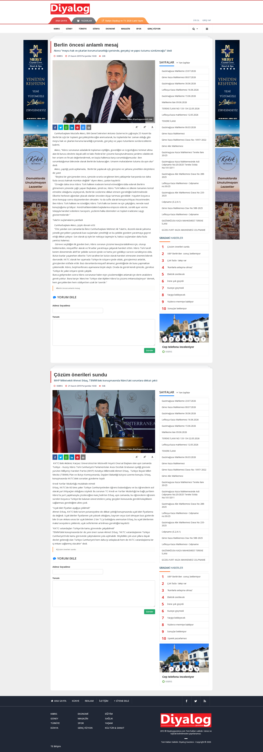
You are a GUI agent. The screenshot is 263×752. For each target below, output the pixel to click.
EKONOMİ (110, 28)
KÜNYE (75, 700)
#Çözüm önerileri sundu (66, 549)
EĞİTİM (109, 713)
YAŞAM (109, 723)
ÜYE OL (196, 20)
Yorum (56, 316)
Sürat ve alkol (171, 676)
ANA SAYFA (61, 20)
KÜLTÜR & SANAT (114, 727)
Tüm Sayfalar (184, 62)
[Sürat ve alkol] (184, 660)
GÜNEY (69, 28)
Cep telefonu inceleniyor (178, 346)
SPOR (138, 28)
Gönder (149, 350)
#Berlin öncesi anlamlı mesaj (68, 288)
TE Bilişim (56, 746)
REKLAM (89, 700)
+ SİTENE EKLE (121, 700)
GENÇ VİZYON (153, 28)
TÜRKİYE (83, 28)
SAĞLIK (109, 718)
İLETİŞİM (103, 700)
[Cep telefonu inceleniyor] (184, 330)
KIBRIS (57, 28)
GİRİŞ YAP (206, 20)
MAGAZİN (125, 28)
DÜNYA (96, 28)
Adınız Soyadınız (61, 305)
